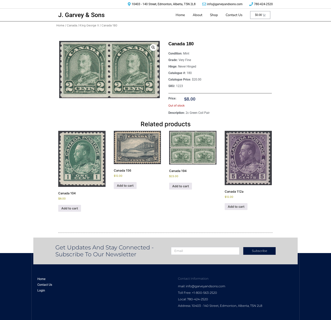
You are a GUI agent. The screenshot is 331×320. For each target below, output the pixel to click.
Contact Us (234, 15)
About (197, 15)
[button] (153, 47)
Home (180, 15)
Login (41, 290)
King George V (89, 25)
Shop (214, 15)
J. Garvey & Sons (81, 15)
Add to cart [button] (69, 208)
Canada (72, 25)
